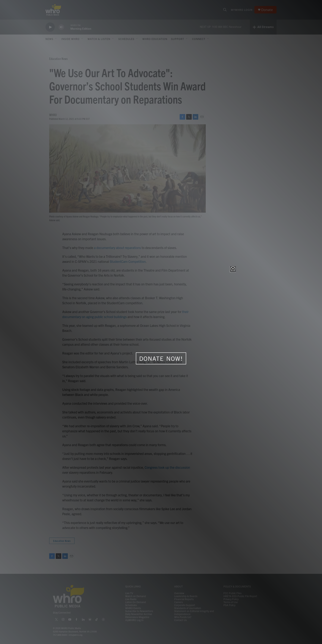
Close (233, 269)
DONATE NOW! (161, 358)
